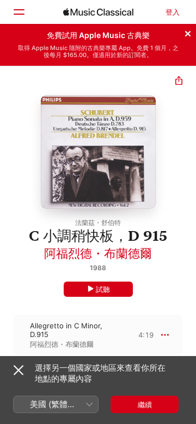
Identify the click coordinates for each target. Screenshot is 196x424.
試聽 (103, 289)
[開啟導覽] (18, 12)
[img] (98, 12)
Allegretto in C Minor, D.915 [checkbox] (66, 330)
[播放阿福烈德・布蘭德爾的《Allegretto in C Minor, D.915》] (7, 335)
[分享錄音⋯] (178, 82)
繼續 (145, 404)
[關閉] (188, 32)
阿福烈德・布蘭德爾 (98, 253)
